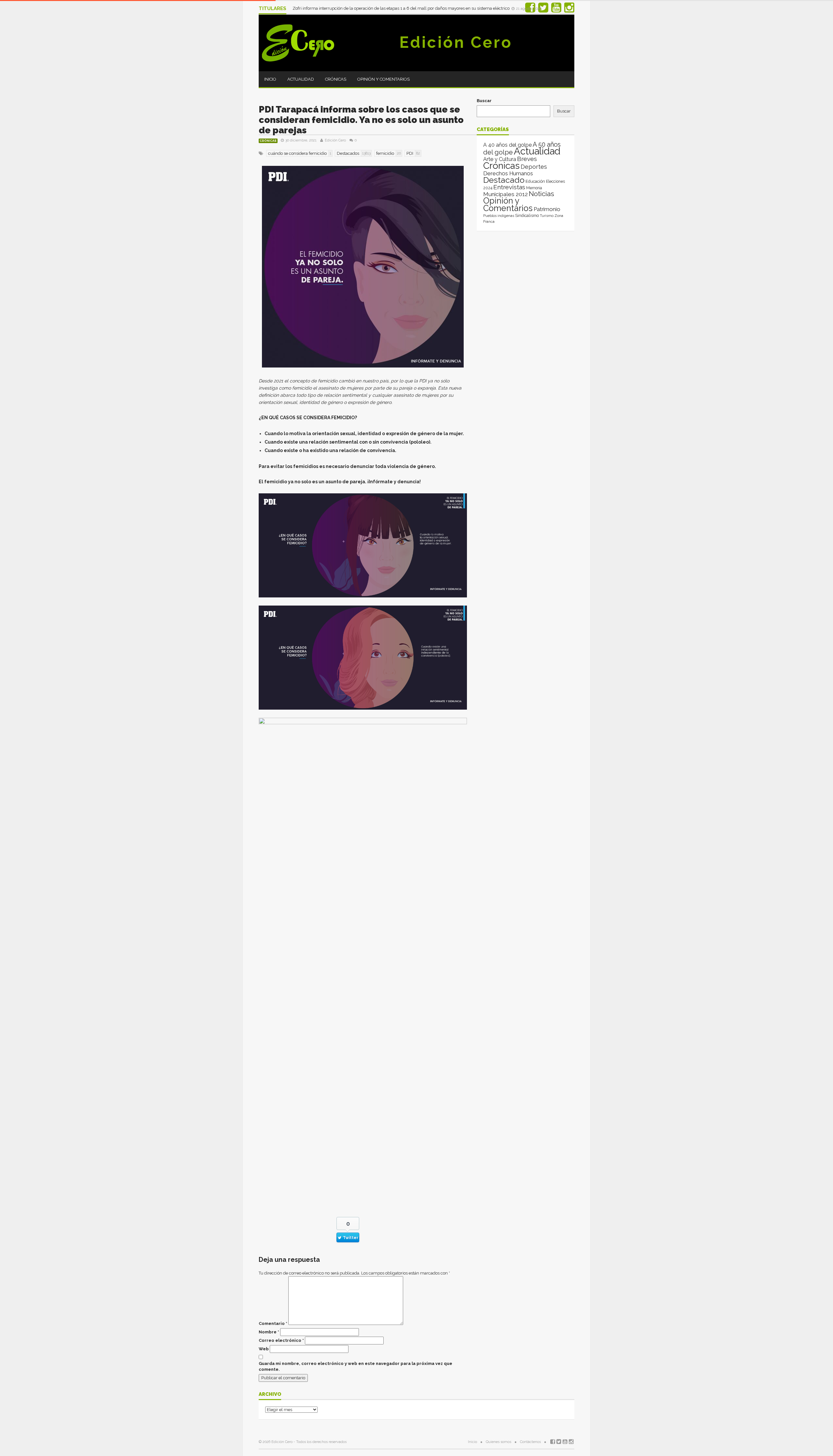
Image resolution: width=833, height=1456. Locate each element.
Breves (527, 158)
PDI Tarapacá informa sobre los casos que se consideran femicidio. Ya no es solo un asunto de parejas (361, 120)
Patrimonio (547, 209)
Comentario (273, 1323)
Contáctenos (530, 1442)
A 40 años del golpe (507, 145)
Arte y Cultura (499, 159)
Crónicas (335, 79)
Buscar (484, 100)
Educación (535, 181)
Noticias (541, 194)
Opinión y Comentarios (383, 79)
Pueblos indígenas (498, 216)
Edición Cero (455, 42)
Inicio (270, 79)
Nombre (269, 1331)
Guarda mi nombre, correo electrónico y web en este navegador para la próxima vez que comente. (355, 1366)
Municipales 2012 (505, 194)
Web (264, 1348)
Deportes (534, 166)
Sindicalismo (527, 215)
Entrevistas (509, 187)
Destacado (504, 180)
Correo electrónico (281, 1340)
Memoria (534, 188)
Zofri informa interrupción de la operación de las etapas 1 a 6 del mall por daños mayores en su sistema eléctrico (402, 8)
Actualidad (300, 79)
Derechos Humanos (508, 173)
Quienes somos (498, 1442)
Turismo (546, 216)
